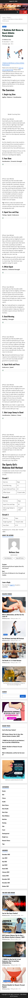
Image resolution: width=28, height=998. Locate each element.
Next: (13, 573)
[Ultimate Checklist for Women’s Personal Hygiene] (14, 975)
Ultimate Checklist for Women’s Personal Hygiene (13, 986)
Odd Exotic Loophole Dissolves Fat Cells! (14, 780)
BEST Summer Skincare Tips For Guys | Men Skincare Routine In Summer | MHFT (12, 735)
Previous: (13, 566)
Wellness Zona (14, 5)
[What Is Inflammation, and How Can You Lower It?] (14, 605)
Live (25, 12)
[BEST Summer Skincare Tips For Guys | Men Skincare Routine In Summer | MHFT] (14, 925)
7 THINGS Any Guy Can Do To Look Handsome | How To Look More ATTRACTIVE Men (13, 741)
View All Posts (20, 558)
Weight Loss (5, 837)
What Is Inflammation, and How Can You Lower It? (13, 615)
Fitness (4, 26)
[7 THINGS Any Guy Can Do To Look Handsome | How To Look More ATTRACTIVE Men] (14, 949)
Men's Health (5, 809)
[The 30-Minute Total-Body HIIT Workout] (14, 628)
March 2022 (5, 869)
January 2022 (5, 876)
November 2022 (6, 854)
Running (4, 823)
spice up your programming (12, 69)
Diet (3, 794)
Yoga (3, 844)
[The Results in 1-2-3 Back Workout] (14, 650)
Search (4, 692)
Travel (3, 830)
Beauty (4, 791)
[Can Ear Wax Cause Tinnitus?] (14, 903)
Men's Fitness (5, 805)
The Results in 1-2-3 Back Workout (11, 660)
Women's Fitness (6, 840)
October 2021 (5, 886)
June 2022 (4, 858)
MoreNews (23, 994)
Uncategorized (5, 833)
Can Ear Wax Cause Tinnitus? (9, 730)
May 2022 (4, 861)
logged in (12, 585)
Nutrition (4, 819)
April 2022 (4, 865)
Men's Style (5, 812)
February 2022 (5, 872)
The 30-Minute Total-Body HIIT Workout (13, 638)
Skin (3, 826)
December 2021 (6, 879)
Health (3, 802)
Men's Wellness (5, 816)
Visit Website (8, 558)
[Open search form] (17, 12)
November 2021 (6, 883)
